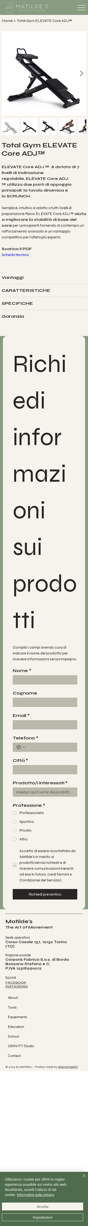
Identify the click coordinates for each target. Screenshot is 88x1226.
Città (20, 760)
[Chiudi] (81, 1179)
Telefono (25, 738)
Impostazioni (42, 1217)
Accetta (42, 1206)
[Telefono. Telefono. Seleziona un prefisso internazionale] (21, 747)
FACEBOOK (15, 983)
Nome (22, 670)
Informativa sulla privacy (35, 1194)
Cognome (25, 693)
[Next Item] (81, 73)
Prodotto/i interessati (40, 783)
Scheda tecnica (15, 254)
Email (21, 715)
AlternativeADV (68, 1067)
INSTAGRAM (16, 987)
